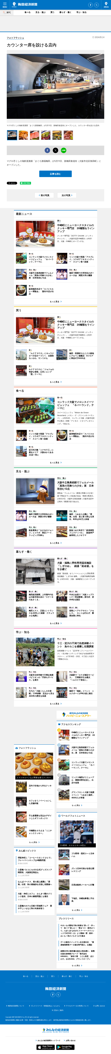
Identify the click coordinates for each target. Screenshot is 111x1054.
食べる (28, 12)
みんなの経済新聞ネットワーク (55, 1031)
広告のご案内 (58, 1010)
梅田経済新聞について (16, 1006)
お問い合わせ (100, 1006)
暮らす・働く (65, 12)
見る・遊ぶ (40, 12)
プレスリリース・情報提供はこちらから (45, 1006)
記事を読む (55, 173)
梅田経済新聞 (24, 4)
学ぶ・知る (81, 12)
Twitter (96, 5)
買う (52, 12)
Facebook (90, 5)
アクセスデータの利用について (77, 1006)
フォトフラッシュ (15, 37)
